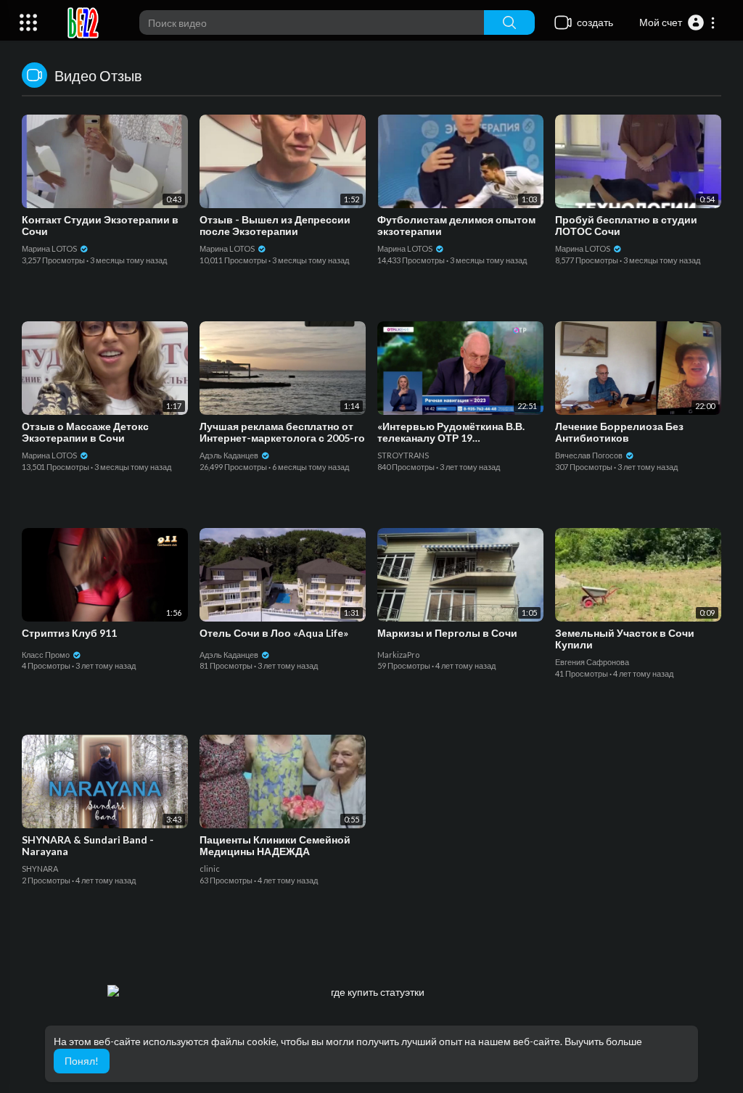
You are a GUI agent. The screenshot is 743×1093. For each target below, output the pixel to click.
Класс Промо (46, 654)
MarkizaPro (398, 654)
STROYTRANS (403, 455)
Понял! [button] (82, 1061)
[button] (678, 22)
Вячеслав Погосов (589, 455)
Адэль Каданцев (230, 455)
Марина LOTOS (50, 248)
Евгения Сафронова (592, 662)
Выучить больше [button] (603, 1041)
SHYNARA (40, 868)
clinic (210, 868)
